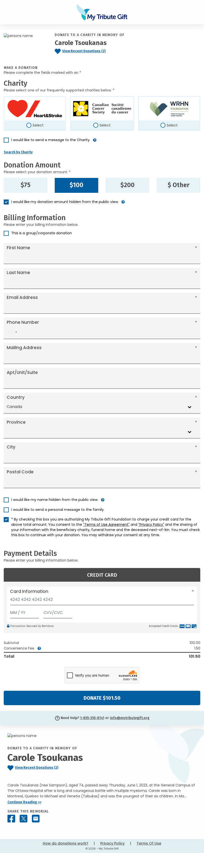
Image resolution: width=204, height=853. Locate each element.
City (11, 447)
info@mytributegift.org (129, 718)
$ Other (178, 185)
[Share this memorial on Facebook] (11, 818)
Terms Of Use (149, 843)
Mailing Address (24, 348)
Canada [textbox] (14, 406)
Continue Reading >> (24, 802)
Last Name (18, 273)
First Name (18, 248)
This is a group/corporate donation (41, 233)
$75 (26, 185)
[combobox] (12, 332)
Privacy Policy (112, 843)
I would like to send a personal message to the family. (57, 509)
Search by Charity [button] (18, 152)
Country (16, 397)
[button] (95, 142)
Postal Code (20, 472)
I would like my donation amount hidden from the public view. (65, 201)
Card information (29, 591)
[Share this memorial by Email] (35, 818)
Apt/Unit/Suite (22, 372)
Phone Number (23, 322)
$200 (127, 185)
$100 (76, 185)
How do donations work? (65, 843)
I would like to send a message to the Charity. (50, 139)
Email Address (22, 297)
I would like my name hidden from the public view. (54, 499)
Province (16, 422)
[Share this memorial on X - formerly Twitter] (23, 818)
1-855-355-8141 (92, 718)
